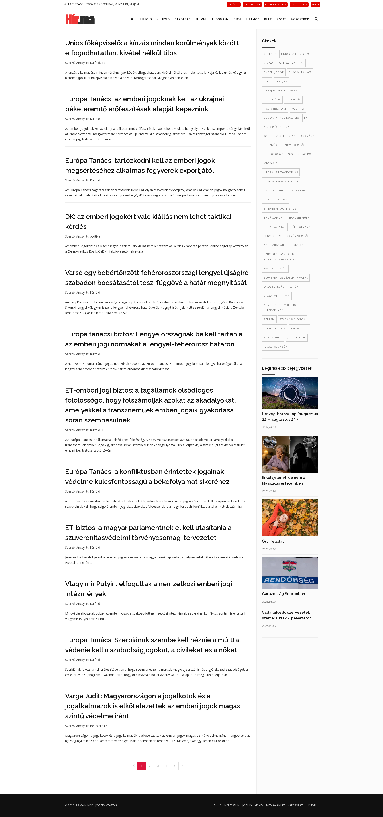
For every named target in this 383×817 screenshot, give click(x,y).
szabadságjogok (292, 319)
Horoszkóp (300, 19)
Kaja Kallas (286, 63)
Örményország (297, 236)
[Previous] (134, 766)
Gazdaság (182, 19)
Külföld (163, 19)
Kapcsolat (295, 805)
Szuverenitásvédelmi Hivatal (286, 277)
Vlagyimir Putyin (277, 295)
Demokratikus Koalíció (281, 117)
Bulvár (201, 19)
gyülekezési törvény (280, 135)
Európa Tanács (300, 72)
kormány (307, 135)
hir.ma (79, 805)
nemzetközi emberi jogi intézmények (281, 307)
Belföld (146, 19)
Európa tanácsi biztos (281, 181)
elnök (294, 286)
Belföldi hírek (99, 726)
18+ (104, 63)
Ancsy (80, 63)
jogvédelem (272, 236)
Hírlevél (311, 805)
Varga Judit (299, 328)
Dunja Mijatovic (276, 199)
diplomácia (272, 99)
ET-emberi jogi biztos (280, 208)
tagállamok (273, 217)
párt (307, 117)
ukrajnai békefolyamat (281, 90)
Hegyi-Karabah (275, 226)
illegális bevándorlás (281, 172)
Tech (237, 19)
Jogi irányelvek (252, 805)
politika (95, 236)
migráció (271, 163)
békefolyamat (301, 226)
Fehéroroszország (278, 154)
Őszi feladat (273, 541)
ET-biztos (296, 245)
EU (302, 63)
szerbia (269, 319)
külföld (270, 54)
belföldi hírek (275, 328)
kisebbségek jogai (277, 126)
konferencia (273, 337)
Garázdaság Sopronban (283, 593)
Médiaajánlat (275, 805)
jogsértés (293, 99)
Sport (281, 19)
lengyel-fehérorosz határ (284, 190)
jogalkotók (296, 337)
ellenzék (270, 145)
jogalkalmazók (275, 346)
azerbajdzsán (274, 245)
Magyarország (275, 268)
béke (267, 81)
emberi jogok (274, 72)
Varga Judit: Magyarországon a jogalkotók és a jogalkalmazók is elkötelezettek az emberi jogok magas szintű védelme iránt (152, 706)
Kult (268, 19)
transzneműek (298, 217)
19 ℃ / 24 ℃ (75, 4)
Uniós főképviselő (295, 54)
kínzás (269, 63)
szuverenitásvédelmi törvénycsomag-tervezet (283, 256)
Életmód (252, 19)
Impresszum (232, 805)
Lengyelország (293, 145)
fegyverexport (275, 108)
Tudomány (220, 19)
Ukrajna (281, 81)
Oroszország (274, 286)
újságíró (304, 154)
